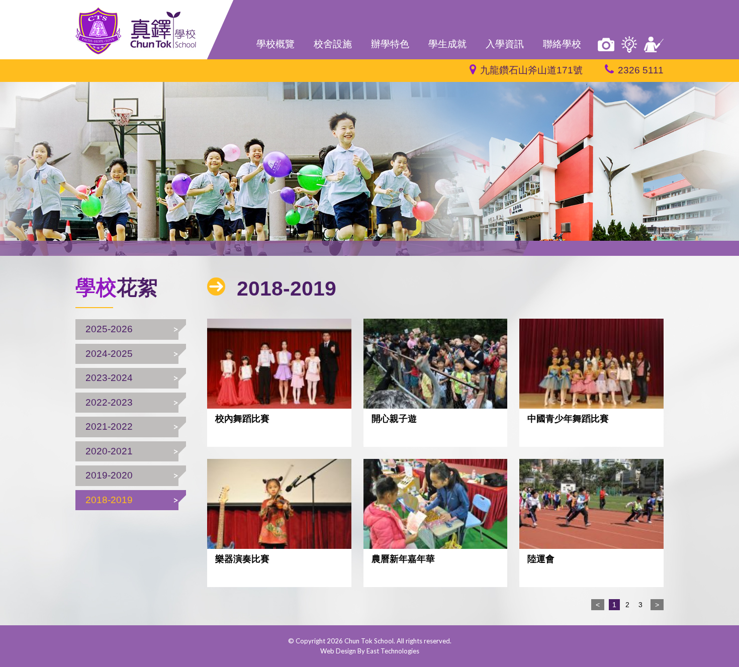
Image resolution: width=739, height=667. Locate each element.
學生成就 (447, 44)
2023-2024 (109, 377)
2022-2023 (109, 402)
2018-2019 (109, 500)
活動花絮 (606, 44)
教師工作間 (654, 44)
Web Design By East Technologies (369, 651)
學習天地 (629, 44)
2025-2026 (109, 329)
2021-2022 (109, 426)
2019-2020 (109, 475)
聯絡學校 (562, 44)
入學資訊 (505, 44)
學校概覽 (275, 44)
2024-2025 (109, 353)
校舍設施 (333, 44)
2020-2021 (109, 451)
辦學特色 (390, 44)
